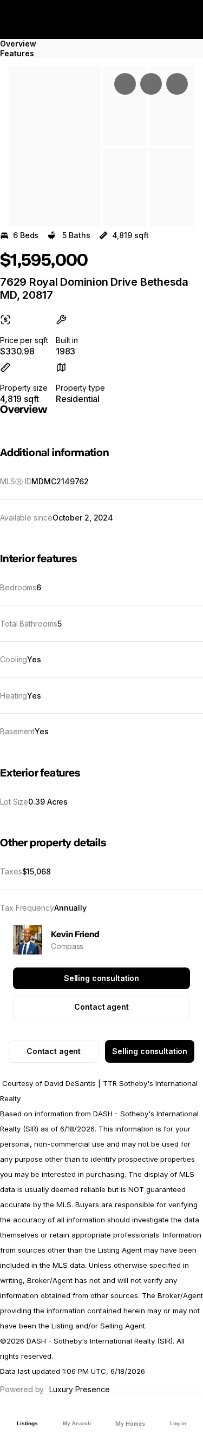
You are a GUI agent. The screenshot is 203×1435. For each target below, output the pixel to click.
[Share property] (177, 84)
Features (17, 53)
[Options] (125, 84)
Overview (18, 43)
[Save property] (151, 84)
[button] (55, 147)
